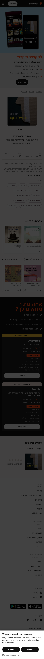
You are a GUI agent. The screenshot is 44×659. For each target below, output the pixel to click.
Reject (11, 649)
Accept (30, 649)
